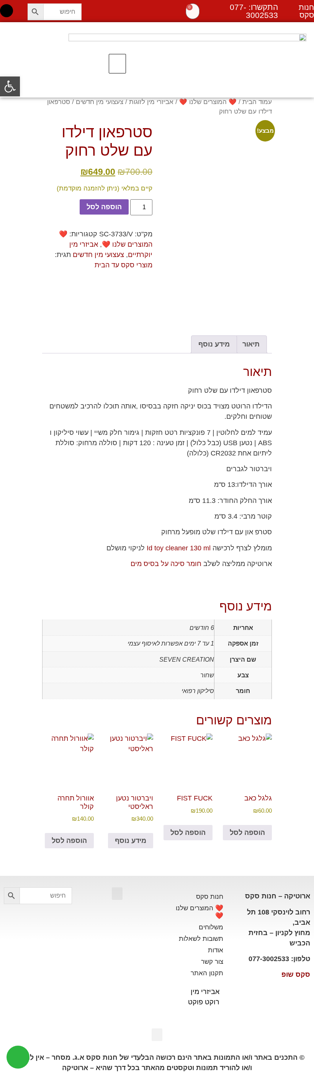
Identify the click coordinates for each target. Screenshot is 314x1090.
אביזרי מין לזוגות (151, 102)
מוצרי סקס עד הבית (123, 265)
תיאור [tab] (251, 344)
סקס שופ (295, 974)
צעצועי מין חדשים (99, 102)
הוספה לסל (104, 207)
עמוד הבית (257, 102)
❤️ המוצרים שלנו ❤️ (208, 102)
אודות (215, 950)
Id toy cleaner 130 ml (179, 548)
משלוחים (211, 927)
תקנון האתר (207, 973)
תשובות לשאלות (201, 938)
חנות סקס (209, 896)
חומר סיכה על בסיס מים (166, 564)
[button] (117, 64)
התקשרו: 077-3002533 (254, 11)
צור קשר (212, 961)
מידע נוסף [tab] (214, 344)
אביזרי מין (205, 992)
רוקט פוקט (203, 1002)
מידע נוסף (130, 840)
